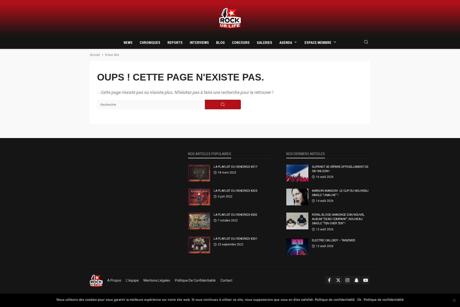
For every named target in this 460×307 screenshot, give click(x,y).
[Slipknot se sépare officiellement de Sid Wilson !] (297, 173)
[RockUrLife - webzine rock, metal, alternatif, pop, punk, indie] (230, 18)
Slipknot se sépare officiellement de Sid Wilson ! (340, 169)
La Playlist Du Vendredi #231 (235, 238)
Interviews (199, 43)
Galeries (264, 43)
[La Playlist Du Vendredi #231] (199, 245)
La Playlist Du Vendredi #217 (235, 166)
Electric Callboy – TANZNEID (333, 240)
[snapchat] (356, 280)
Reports (175, 43)
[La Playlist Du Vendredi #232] (199, 221)
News (128, 43)
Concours (241, 43)
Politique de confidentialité (195, 280)
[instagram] (347, 280)
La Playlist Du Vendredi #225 (235, 190)
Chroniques (150, 43)
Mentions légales (157, 280)
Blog (220, 43)
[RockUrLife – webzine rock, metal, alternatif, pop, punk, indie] (96, 280)
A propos (114, 280)
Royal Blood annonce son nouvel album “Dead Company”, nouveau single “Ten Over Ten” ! (338, 219)
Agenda (285, 43)
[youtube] (366, 280)
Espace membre (318, 43)
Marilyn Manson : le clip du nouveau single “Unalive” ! (340, 193)
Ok (359, 299)
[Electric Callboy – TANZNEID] (297, 246)
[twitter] (338, 280)
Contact (226, 280)
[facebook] (329, 280)
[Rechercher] (366, 42)
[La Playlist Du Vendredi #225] (199, 197)
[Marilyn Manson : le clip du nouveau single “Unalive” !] (297, 197)
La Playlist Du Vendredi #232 (235, 214)
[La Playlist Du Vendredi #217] (199, 173)
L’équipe (132, 280)
